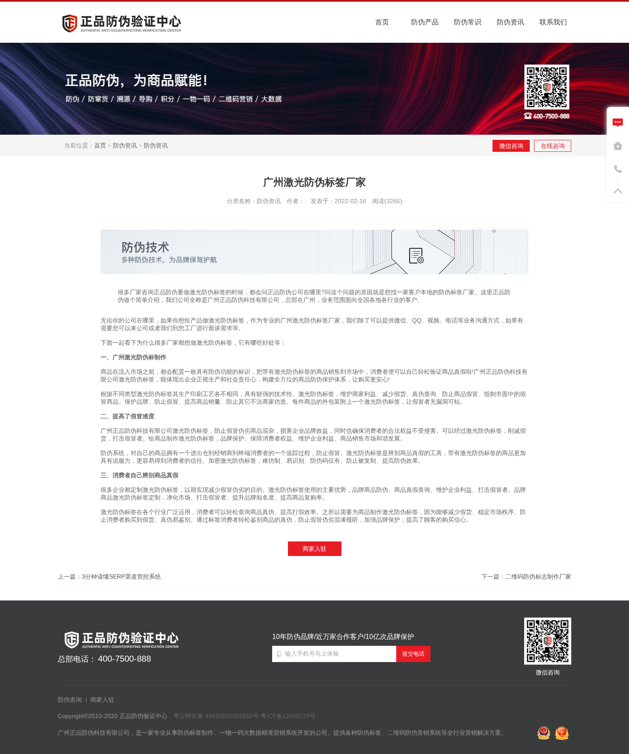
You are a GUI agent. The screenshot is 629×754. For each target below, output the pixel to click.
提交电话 (413, 654)
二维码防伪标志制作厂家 (538, 576)
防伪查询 (70, 699)
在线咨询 (553, 145)
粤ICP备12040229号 (288, 716)
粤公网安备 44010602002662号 (216, 716)
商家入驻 (314, 548)
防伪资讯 (125, 145)
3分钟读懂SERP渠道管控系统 (121, 576)
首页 (100, 145)
